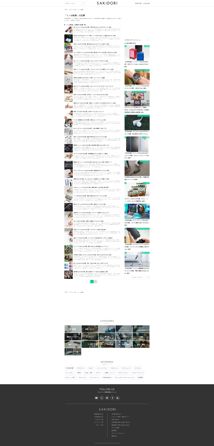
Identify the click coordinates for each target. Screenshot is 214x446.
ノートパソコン (102, 368)
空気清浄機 (70, 368)
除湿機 (141, 377)
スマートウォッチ (138, 372)
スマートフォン (124, 372)
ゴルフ (91, 368)
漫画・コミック (110, 372)
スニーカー (83, 377)
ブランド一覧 (99, 425)
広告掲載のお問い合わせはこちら (133, 40)
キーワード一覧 (98, 422)
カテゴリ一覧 (99, 419)
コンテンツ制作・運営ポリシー (120, 416)
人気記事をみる (98, 416)
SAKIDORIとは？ (117, 414)
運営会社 (114, 436)
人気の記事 (146, 3)
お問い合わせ (115, 419)
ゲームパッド (127, 368)
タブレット (115, 368)
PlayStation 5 (107, 377)
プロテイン (81, 368)
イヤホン (138, 368)
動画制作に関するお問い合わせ (120, 425)
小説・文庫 (89, 372)
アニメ (99, 372)
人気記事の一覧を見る (137, 277)
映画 (79, 372)
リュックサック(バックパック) (125, 377)
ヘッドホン (70, 372)
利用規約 (114, 430)
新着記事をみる (98, 414)
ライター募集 (115, 427)
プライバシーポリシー (118, 433)
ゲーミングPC (71, 377)
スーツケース (95, 377)
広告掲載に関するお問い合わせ (120, 422)
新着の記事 (138, 3)
